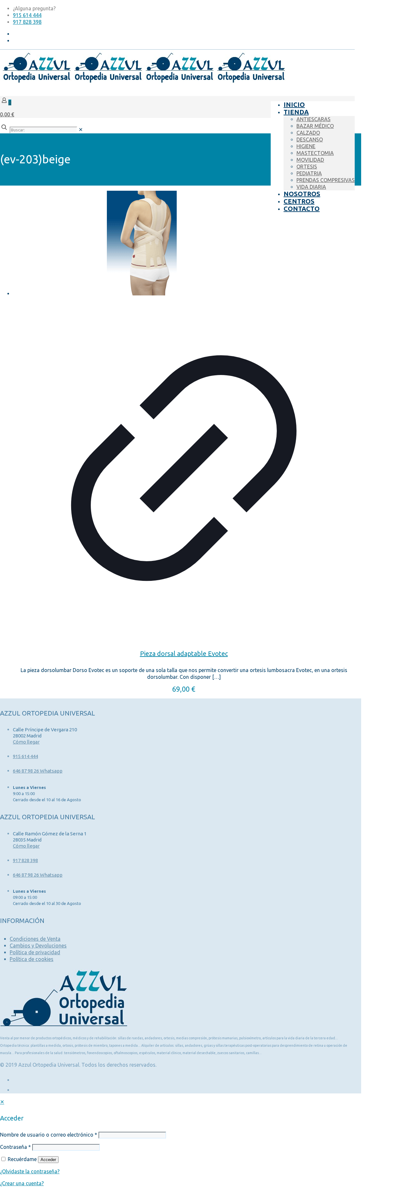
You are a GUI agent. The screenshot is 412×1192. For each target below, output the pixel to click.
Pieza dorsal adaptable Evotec (184, 653)
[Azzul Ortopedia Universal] (143, 81)
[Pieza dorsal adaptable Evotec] (184, 244)
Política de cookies (31, 959)
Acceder (48, 1159)
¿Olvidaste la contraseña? (30, 1171)
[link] (81, 129)
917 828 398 (27, 22)
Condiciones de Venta (35, 939)
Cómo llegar (26, 742)
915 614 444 (27, 15)
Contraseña (15, 1147)
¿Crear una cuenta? (22, 1183)
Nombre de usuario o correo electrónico (48, 1135)
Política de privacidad (35, 952)
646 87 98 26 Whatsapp (37, 771)
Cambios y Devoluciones (38, 945)
